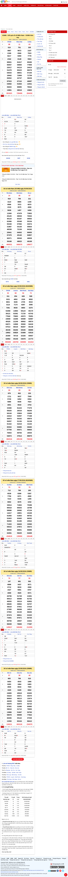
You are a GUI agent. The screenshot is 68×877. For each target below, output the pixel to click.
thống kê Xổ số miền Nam (14, 148)
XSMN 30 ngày (12, 146)
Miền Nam (39, 76)
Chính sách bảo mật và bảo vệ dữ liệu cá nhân (9, 871)
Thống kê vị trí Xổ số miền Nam (10, 375)
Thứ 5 (50, 48)
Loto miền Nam (5, 115)
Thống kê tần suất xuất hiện (9, 473)
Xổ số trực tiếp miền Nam (8, 144)
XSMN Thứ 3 (13, 670)
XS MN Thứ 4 (13, 573)
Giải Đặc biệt (40, 46)
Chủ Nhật (51, 41)
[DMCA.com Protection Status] (52, 871)
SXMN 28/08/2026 (21, 385)
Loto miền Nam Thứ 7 (15, 346)
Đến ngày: (50, 73)
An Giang (19, 484)
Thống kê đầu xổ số (7, 658)
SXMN (6, 152)
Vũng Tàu (19, 672)
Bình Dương (19, 387)
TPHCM (9, 41)
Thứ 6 (50, 38)
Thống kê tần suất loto (14, 859)
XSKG (18, 281)
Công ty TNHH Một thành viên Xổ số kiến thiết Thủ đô (33, 870)
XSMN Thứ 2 (15, 39)
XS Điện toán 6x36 (53, 52)
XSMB (5, 5)
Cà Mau (29, 41)
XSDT (18, 158)
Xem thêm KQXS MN (17, 759)
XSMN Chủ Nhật (13, 190)
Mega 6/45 (20, 858)
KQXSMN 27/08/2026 (21, 482)
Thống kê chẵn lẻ (41, 87)
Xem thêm (17, 184)
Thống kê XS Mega (40, 79)
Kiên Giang (19, 193)
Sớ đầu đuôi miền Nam (8, 373)
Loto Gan (39, 34)
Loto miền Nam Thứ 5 (15, 541)
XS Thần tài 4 (52, 57)
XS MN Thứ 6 (13, 385)
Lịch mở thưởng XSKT (9, 763)
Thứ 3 (50, 45)
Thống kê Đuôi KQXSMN (8, 661)
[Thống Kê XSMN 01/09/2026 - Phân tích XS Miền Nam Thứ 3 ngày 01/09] (6, 170)
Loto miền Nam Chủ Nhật (16, 249)
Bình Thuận (29, 484)
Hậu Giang (30, 290)
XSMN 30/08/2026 (22, 190)
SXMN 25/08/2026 (21, 670)
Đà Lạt (29, 193)
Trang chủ (3, 858)
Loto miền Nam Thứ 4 (15, 632)
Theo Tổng (39, 41)
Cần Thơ (19, 575)
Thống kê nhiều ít (41, 84)
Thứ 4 (50, 36)
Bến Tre (9, 672)
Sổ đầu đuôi (48, 5)
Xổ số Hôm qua (39, 49)
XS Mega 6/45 (52, 34)
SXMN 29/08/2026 (21, 288)
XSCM (28, 158)
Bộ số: (49, 64)
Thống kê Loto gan (47, 858)
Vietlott (19, 5)
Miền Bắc (39, 71)
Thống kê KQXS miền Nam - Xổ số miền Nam (13, 165)
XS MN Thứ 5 (12, 482)
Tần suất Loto (40, 39)
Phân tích (26, 5)
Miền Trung (39, 73)
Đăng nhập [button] (65, 2)
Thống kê (33, 5)
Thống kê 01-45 (40, 82)
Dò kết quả (62, 80)
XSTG (7, 281)
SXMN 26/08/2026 (21, 573)
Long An (15, 290)
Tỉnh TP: (50, 77)
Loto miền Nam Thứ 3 (15, 729)
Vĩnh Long (9, 387)
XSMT (14, 5)
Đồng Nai (9, 575)
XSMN (9, 5)
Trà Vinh (29, 387)
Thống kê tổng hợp (56, 858)
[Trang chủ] (1, 5)
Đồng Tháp (19, 41)
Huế (38, 61)
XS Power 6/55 (52, 43)
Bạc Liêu (29, 672)
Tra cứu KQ (40, 5)
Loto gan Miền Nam (13, 142)
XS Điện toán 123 (52, 55)
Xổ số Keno (26, 858)
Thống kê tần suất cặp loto (26, 859)
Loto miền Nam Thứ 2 (15, 115)
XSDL (28, 281)
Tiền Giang (9, 193)
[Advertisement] (34, 18)
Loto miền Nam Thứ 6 (15, 444)
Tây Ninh (9, 484)
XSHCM (8, 158)
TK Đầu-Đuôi (40, 36)
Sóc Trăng (29, 575)
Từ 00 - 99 (39, 43)
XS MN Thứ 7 (13, 288)
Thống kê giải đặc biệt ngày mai (40, 859)
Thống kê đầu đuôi (7, 470)
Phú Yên (39, 64)
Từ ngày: (50, 69)
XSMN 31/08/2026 (23, 39)
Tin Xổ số (55, 5)
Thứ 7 (50, 50)
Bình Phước (23, 290)
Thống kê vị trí (39, 858)
